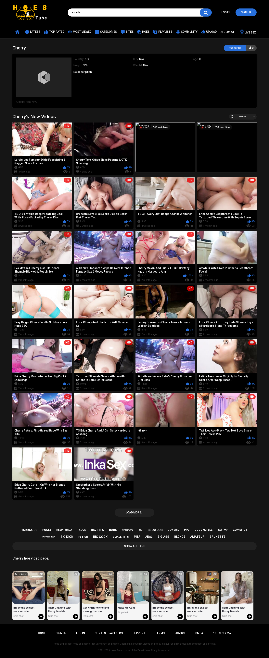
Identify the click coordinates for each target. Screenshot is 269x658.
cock (82, 529)
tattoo (223, 529)
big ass (163, 536)
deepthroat (65, 529)
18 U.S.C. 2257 (222, 633)
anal (148, 536)
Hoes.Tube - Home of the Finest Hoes (130, 650)
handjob (127, 529)
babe (113, 530)
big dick (66, 537)
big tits (97, 530)
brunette (217, 536)
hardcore (28, 530)
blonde (179, 536)
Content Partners (109, 633)
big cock (100, 537)
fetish (83, 536)
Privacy (180, 633)
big (140, 529)
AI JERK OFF (228, 31)
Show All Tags (134, 546)
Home (42, 633)
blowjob (155, 530)
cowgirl (173, 529)
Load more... (134, 512)
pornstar (48, 536)
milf (137, 536)
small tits (121, 536)
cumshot (240, 530)
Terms (160, 633)
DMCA (199, 633)
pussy (46, 529)
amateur (197, 536)
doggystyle (203, 529)
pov (186, 529)
